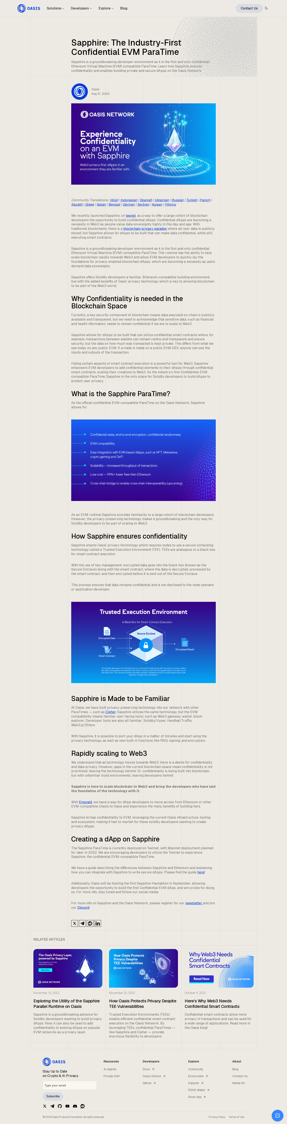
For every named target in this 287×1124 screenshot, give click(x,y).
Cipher (110, 712)
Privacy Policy (217, 1117)
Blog (123, 8)
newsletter (194, 903)
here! (201, 872)
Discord (83, 907)
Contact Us (249, 8)
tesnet (131, 215)
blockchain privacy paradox (145, 228)
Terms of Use (236, 1117)
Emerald (85, 802)
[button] (55, 10)
